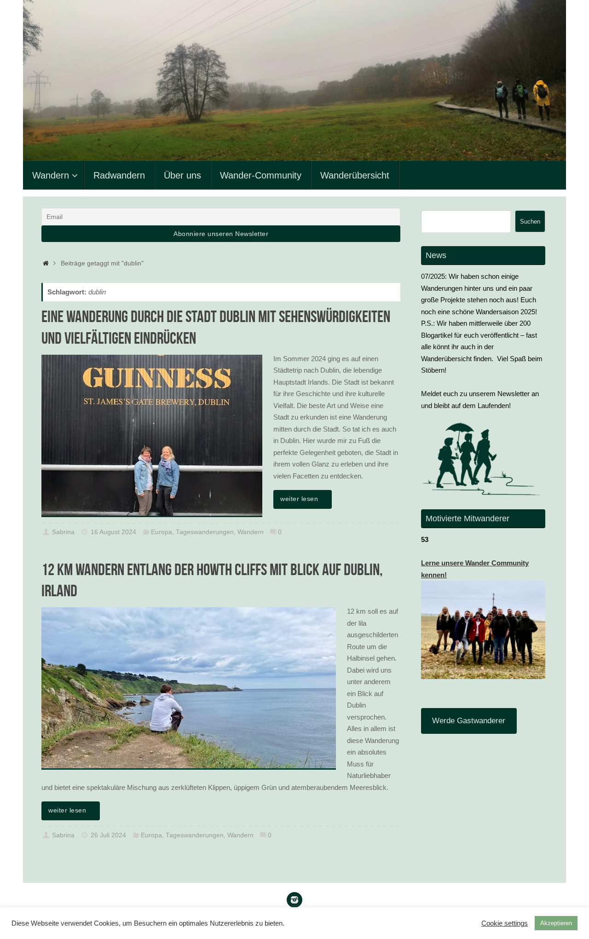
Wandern (250, 532)
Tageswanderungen (205, 532)
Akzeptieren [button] (556, 923)
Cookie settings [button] (504, 923)
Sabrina (63, 532)
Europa (161, 532)
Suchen (530, 221)
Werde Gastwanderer (468, 720)
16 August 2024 (113, 532)
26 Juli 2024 (108, 835)
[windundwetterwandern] (294, 900)
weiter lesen (299, 498)
